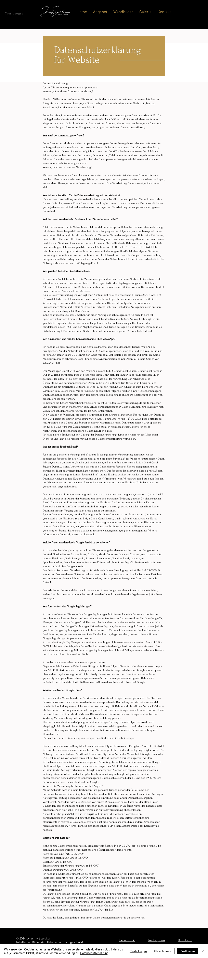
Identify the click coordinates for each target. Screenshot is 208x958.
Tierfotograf (15, 13)
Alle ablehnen (162, 951)
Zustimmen (187, 951)
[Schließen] (203, 951)
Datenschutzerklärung (94, 953)
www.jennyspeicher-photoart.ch (80, 87)
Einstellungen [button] (138, 951)
